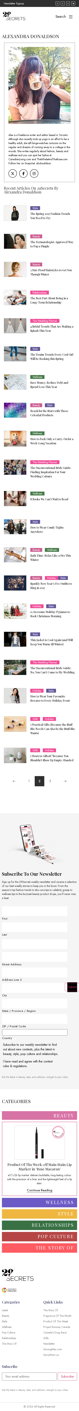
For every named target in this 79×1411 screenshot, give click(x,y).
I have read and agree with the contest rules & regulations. (28, 1063)
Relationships (40, 292)
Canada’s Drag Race (55, 1332)
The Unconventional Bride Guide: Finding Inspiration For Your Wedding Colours (50, 472)
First (4, 918)
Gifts (35, 719)
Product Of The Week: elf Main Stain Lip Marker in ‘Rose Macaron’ (39, 1167)
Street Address (11, 964)
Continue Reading (39, 1190)
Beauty (36, 236)
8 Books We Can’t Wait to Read (49, 499)
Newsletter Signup (14, 3)
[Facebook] (23, 173)
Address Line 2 (12, 979)
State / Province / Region (19, 1011)
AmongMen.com (52, 1349)
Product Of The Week (55, 1321)
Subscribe (67, 1376)
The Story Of (50, 1310)
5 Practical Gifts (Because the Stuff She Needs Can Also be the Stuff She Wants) (52, 729)
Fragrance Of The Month (57, 1316)
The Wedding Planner (45, 321)
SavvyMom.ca (51, 1355)
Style (35, 208)
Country (7, 1038)
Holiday (51, 578)
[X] (12, 173)
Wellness (37, 377)
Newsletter (49, 1344)
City (4, 995)
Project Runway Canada (56, 1327)
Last (4, 934)
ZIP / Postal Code (14, 1026)
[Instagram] (34, 173)
